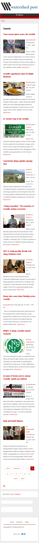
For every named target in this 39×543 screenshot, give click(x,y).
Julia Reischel (31, 40)
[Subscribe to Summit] (4, 485)
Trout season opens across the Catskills (19, 34)
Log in (12, 494)
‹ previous (16, 468)
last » (23, 479)
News (27, 522)
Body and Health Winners (13, 421)
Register (18, 494)
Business (20, 522)
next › (16, 479)
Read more (25, 67)
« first (8, 468)
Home (3, 21)
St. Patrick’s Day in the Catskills (16, 118)
